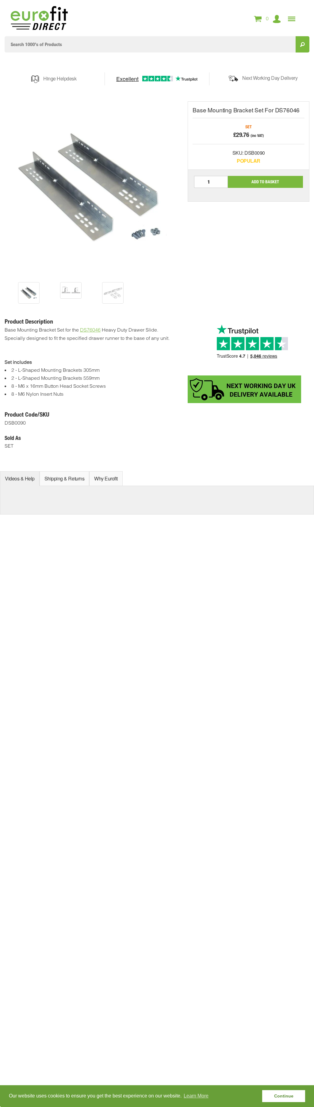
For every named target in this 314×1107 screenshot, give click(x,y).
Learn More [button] (196, 1095)
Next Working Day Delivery (269, 77)
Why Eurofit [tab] (106, 478)
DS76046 (90, 330)
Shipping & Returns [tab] (64, 478)
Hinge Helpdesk (59, 78)
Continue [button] (283, 1095)
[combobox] (150, 44)
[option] (29, 293)
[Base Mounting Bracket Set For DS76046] (28, 293)
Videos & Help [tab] (20, 478)
